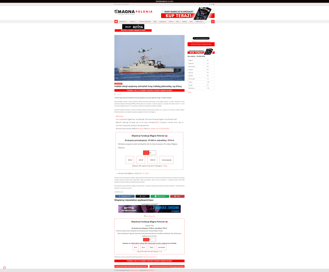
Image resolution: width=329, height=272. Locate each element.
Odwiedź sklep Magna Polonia (133, 26)
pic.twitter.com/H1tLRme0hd (158, 128)
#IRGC (157, 122)
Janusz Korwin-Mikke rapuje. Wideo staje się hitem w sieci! (132, 266)
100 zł (152, 159)
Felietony (132, 21)
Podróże (184, 21)
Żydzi (155, 21)
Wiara (177, 21)
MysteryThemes (150, 270)
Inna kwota (166, 159)
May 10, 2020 (144, 173)
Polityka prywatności (135, 270)
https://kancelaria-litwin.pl (150, 257)
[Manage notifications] (4, 267)
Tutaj (165, 165)
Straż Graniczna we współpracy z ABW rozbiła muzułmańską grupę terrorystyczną (167, 267)
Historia (171, 21)
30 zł (130, 159)
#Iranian (141, 128)
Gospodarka (162, 21)
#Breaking (119, 116)
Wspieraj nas (199, 21)
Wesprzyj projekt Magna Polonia (133, 30)
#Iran (117, 119)
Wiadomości (122, 21)
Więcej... (190, 92)
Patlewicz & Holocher (145, 21)
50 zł (141, 159)
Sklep (191, 21)
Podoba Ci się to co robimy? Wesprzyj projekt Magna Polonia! (149, 90)
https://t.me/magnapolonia (203, 41)
